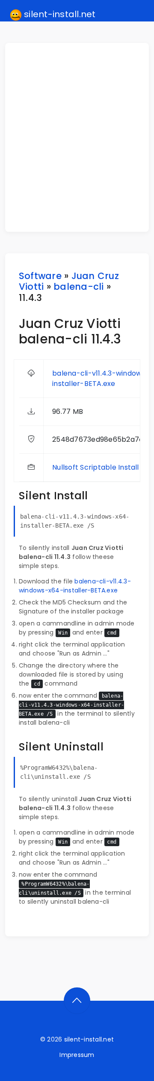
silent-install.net (59, 14)
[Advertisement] (77, 137)
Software (40, 276)
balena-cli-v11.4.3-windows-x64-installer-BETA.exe (75, 586)
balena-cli (78, 286)
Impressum (76, 1055)
